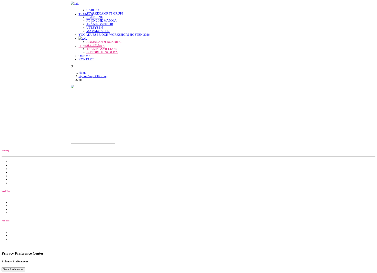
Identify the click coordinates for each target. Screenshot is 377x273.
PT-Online (94, 17)
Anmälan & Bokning (104, 41)
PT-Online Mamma (101, 20)
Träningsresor (99, 24)
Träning (86, 14)
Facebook (15, 235)
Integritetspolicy (102, 52)
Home (82, 72)
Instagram (15, 239)
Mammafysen (98, 31)
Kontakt (86, 59)
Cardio (92, 10)
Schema (93, 45)
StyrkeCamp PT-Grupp (105, 13)
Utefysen (94, 27)
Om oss (84, 55)
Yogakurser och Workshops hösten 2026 (114, 34)
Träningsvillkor (101, 48)
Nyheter (14, 232)
